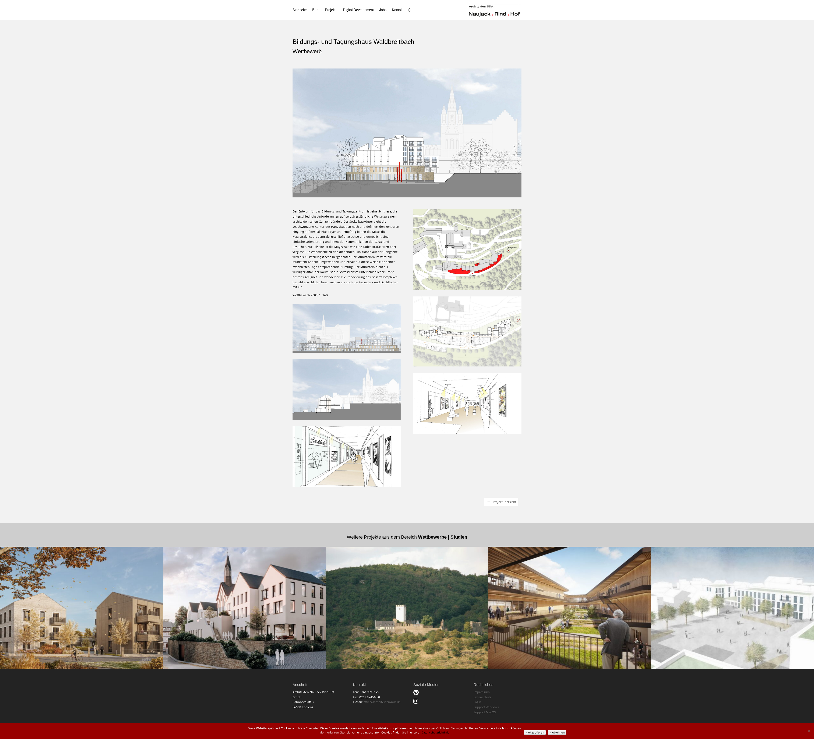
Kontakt (397, 10)
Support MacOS (485, 712)
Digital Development (358, 10)
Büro (315, 10)
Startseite (300, 10)
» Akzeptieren (535, 732)
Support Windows (486, 707)
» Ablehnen (557, 732)
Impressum (482, 692)
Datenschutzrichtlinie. (435, 732)
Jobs (382, 10)
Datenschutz (482, 697)
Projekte (331, 10)
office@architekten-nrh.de (382, 702)
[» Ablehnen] (809, 731)
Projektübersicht (504, 502)
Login (477, 702)
